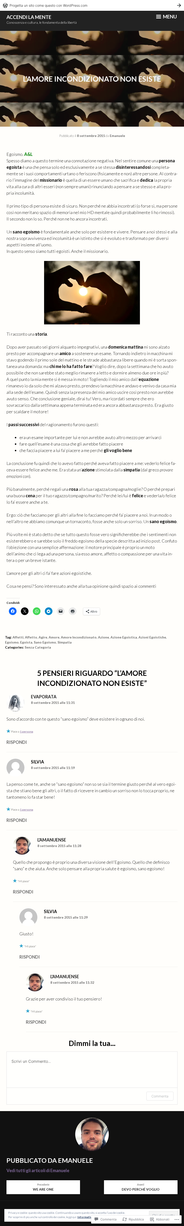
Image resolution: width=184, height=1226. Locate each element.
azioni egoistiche (152, 637)
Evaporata (44, 696)
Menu (169, 16)
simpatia (65, 642)
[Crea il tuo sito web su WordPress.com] (92, 5)
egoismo (12, 642)
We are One (43, 1187)
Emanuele (117, 136)
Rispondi (16, 742)
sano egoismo (45, 642)
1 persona (26, 731)
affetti (17, 637)
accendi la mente (28, 17)
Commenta (159, 1096)
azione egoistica (123, 637)
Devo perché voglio (141, 1187)
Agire (43, 637)
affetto (31, 637)
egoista (26, 642)
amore (54, 637)
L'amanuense (51, 839)
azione (103, 637)
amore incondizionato (79, 637)
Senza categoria (38, 647)
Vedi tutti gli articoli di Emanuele (37, 1170)
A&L (28, 154)
